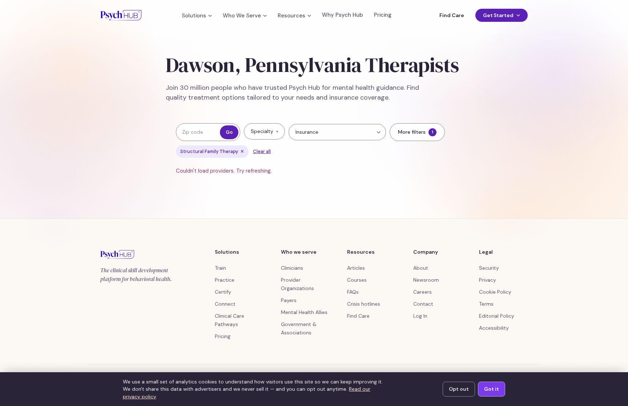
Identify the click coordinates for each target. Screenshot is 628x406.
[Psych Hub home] (120, 15)
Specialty (264, 131)
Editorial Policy (496, 316)
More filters (415, 132)
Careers (422, 292)
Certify (223, 292)
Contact (423, 304)
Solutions (194, 16)
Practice (224, 280)
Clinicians (292, 268)
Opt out (459, 389)
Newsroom (426, 280)
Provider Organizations (297, 284)
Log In (420, 316)
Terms (486, 304)
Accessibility (494, 328)
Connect (225, 304)
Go (229, 132)
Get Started (498, 15)
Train (220, 268)
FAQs (353, 292)
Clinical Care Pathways (229, 320)
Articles (356, 268)
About (420, 268)
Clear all (262, 151)
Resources (291, 16)
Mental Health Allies (304, 312)
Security (489, 268)
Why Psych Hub (342, 15)
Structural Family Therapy (212, 151)
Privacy (487, 280)
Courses (357, 280)
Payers (289, 300)
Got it (491, 389)
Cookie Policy (495, 292)
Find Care (451, 15)
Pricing (382, 15)
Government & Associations (299, 328)
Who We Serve (242, 16)
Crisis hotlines (363, 304)
